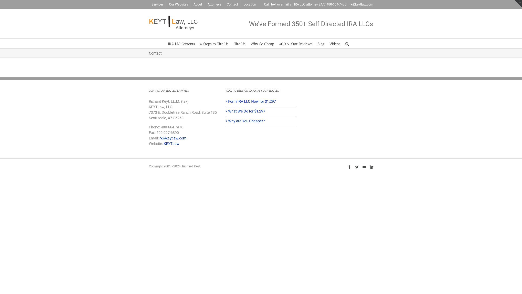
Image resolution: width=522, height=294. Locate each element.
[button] (347, 43)
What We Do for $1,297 (246, 111)
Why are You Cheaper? (246, 121)
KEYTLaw (171, 143)
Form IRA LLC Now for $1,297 (252, 101)
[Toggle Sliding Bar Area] (518, 3)
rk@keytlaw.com (361, 4)
